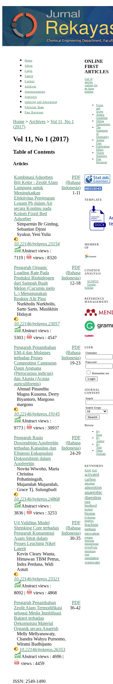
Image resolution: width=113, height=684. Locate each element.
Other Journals (101, 452)
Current (29, 81)
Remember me (100, 373)
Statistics (31, 96)
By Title (99, 446)
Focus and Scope (99, 108)
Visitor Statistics (101, 154)
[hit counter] (93, 189)
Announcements (35, 91)
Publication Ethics (103, 148)
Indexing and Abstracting (41, 102)
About (29, 65)
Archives (30, 86)
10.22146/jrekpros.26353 (42, 649)
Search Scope (93, 407)
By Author (100, 439)
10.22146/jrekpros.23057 (37, 323)
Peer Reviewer (101, 160)
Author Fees (100, 141)
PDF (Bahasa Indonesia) (71, 182)
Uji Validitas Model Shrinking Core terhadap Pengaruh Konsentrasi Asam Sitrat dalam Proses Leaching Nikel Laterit (36, 535)
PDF (76, 602)
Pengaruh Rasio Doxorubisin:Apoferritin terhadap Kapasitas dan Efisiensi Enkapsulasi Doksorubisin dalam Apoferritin (36, 450)
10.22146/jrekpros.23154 (37, 243)
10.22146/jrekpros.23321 (37, 578)
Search (29, 76)
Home (28, 60)
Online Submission (103, 122)
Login (28, 70)
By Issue (99, 433)
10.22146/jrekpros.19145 (37, 413)
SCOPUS (93, 281)
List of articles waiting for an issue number (91, 85)
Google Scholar (90, 286)
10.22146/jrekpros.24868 (37, 499)
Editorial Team (34, 107)
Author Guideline (101, 116)
